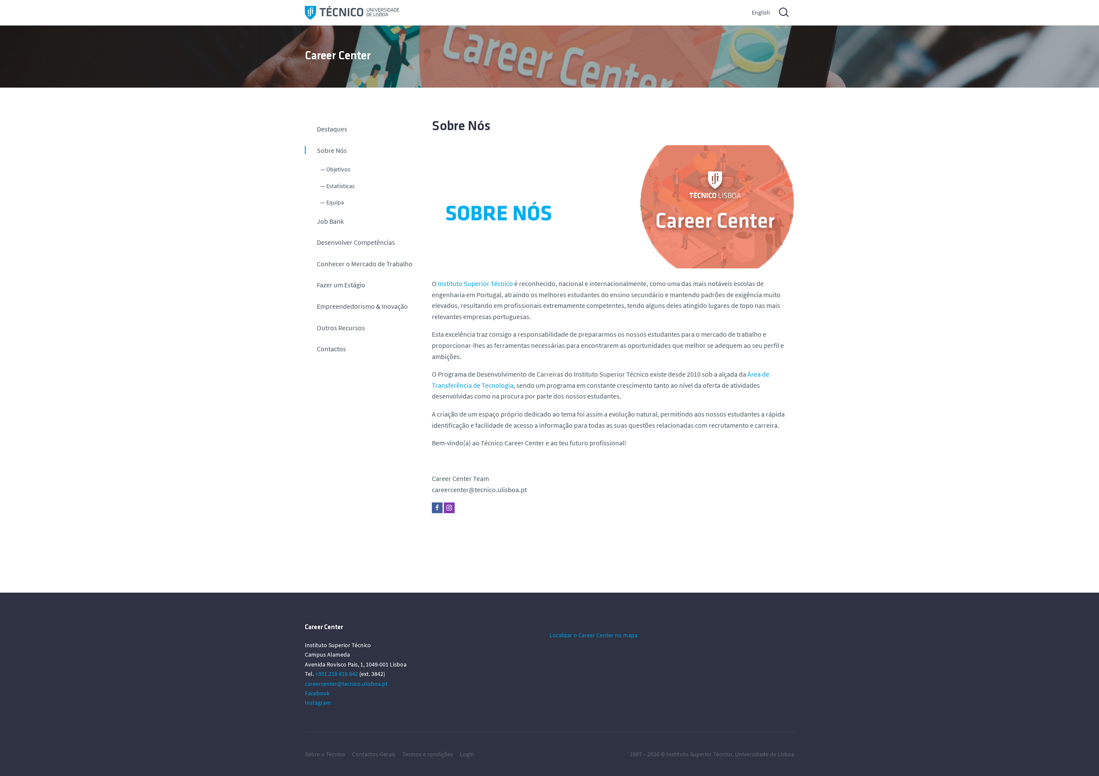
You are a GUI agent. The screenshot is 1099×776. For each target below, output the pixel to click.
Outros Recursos (341, 327)
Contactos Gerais (373, 754)
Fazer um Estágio (341, 284)
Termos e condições (427, 754)
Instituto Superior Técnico (699, 754)
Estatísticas (340, 186)
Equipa (335, 202)
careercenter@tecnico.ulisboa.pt (346, 684)
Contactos (331, 348)
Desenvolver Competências (356, 242)
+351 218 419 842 (336, 674)
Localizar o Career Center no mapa (594, 635)
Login (467, 754)
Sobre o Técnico (325, 754)
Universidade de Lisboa (764, 754)
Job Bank (330, 221)
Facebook (317, 693)
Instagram (318, 702)
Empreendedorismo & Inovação (362, 306)
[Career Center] (352, 12)
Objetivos (338, 169)
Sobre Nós (332, 150)
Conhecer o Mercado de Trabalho (365, 263)
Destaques (332, 129)
